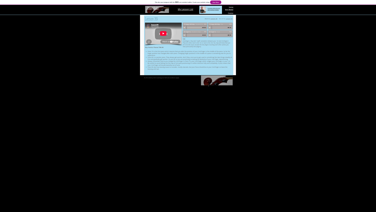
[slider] (205, 27)
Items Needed (229, 10)
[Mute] (203, 28)
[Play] (184, 27)
